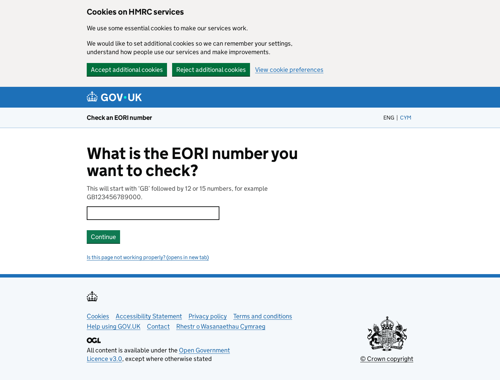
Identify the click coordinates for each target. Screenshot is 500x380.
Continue (103, 237)
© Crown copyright (386, 359)
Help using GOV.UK (113, 326)
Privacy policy (207, 316)
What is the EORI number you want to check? (192, 162)
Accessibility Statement (149, 316)
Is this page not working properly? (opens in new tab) (148, 257)
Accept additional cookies (127, 70)
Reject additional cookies (211, 70)
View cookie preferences (289, 69)
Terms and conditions (262, 316)
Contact (158, 326)
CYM (406, 117)
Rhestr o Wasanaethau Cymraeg (220, 326)
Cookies (98, 316)
